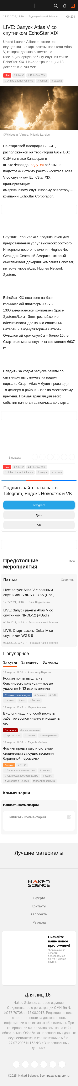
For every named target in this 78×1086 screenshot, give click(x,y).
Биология (10, 730)
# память (30, 735)
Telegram (39, 505)
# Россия (35, 700)
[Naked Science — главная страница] (21, 5)
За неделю (29, 662)
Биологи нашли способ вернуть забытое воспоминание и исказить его (31, 718)
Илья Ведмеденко (39, 602)
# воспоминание (30, 730)
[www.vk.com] (25, 1064)
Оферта (39, 898)
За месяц (50, 662)
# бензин (40, 695)
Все (72, 561)
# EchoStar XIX (36, 75)
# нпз (22, 700)
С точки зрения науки (17, 695)
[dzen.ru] (43, 1064)
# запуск (42, 80)
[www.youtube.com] (34, 1064)
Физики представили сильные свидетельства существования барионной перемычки (28, 753)
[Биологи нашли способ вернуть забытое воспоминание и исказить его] (68, 718)
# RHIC (22, 765)
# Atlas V (19, 75)
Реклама (39, 922)
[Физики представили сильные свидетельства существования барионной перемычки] (68, 753)
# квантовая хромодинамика (21, 775)
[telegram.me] (52, 1064)
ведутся (37, 165)
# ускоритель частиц (17, 781)
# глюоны (45, 770)
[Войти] (73, 6)
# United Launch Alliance (19, 80)
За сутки (10, 662)
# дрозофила (12, 735)
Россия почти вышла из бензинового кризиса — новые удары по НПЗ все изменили (28, 683)
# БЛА (53, 695)
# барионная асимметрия (20, 770)
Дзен (39, 515)
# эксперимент (48, 735)
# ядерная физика (44, 781)
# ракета (57, 80)
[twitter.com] (16, 1064)
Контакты (39, 906)
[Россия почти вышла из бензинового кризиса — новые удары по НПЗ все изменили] (68, 683)
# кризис (10, 700)
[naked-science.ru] (62, 1064)
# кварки (47, 775)
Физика (9, 765)
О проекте (39, 914)
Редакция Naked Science (43, 16)
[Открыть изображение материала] (39, 108)
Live (7, 75)
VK (39, 525)
